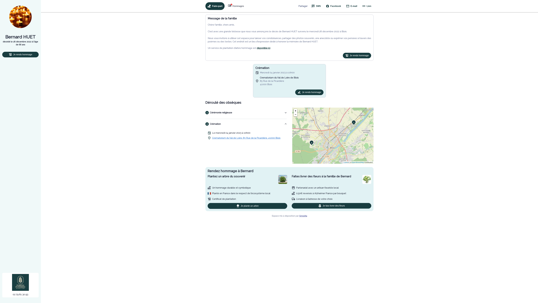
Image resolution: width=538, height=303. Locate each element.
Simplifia (303, 216)
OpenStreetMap (358, 162)
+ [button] (295, 110)
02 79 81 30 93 (20, 294)
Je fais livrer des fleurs (334, 206)
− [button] (295, 114)
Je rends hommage (22, 54)
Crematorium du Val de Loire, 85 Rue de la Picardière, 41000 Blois (246, 138)
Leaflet (346, 162)
